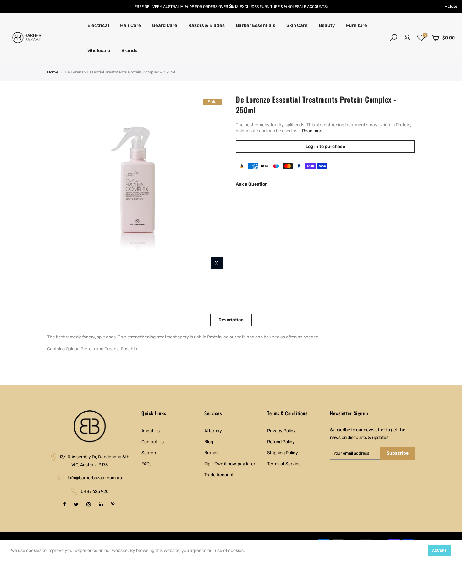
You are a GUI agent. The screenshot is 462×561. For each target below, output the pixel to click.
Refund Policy (281, 442)
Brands (129, 50)
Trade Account (219, 474)
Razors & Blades (206, 25)
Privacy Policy (281, 431)
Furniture (356, 25)
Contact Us (152, 442)
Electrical (98, 25)
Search (148, 453)
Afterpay (213, 431)
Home (52, 72)
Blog (208, 442)
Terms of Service (284, 464)
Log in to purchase (325, 146)
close (452, 6)
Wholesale (98, 50)
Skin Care (297, 25)
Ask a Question (252, 184)
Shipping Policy (282, 453)
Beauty (327, 25)
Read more (312, 130)
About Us (150, 431)
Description (231, 319)
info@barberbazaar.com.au (95, 478)
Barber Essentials (255, 25)
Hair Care (130, 25)
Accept (439, 550)
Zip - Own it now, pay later (229, 464)
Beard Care (164, 25)
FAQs (146, 464)
